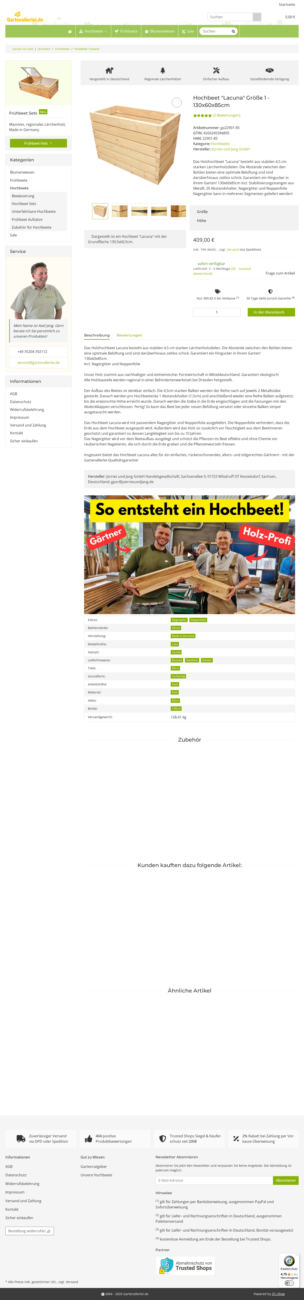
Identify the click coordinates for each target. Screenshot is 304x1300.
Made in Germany (183, 636)
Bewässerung (23, 195)
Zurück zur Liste (22, 49)
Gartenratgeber (94, 1166)
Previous (88, 211)
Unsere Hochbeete (96, 1175)
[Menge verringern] (197, 312)
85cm (175, 700)
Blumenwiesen (22, 172)
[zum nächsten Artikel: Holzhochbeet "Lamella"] (294, 49)
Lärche (176, 652)
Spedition (192, 660)
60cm (175, 668)
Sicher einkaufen (24, 441)
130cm (176, 708)
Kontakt (16, 433)
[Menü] (297, 1256)
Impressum (19, 417)
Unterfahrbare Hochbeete (34, 211)
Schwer (206, 660)
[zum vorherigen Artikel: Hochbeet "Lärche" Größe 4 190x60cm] (286, 49)
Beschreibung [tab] (97, 335)
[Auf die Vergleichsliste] (177, 102)
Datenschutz (20, 401)
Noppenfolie (198, 620)
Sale (13, 235)
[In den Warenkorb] (87, 91)
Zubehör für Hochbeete (31, 227)
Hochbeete (220, 143)
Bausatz (177, 660)
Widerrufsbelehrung (27, 409)
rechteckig (178, 676)
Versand (233, 249)
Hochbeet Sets (24, 203)
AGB (13, 393)
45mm (176, 628)
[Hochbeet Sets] (38, 83)
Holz (175, 692)
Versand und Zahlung (28, 425)
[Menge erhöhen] (236, 312)
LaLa (175, 644)
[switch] (289, 1283)
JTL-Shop (278, 1294)
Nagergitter (179, 620)
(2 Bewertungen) (226, 115)
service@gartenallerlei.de (38, 362)
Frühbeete (18, 180)
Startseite (287, 4)
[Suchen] (257, 17)
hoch (175, 684)
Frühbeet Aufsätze (27, 219)
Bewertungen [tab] (129, 335)
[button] (270, 17)
